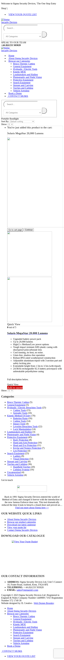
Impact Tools (19, 423)
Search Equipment (21, 82)
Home (11, 55)
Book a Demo (15, 93)
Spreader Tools (20, 413)
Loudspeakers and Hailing (25, 74)
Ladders (17, 456)
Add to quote (14, 387)
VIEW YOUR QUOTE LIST (22, 14)
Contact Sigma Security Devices (22, 530)
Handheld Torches (21, 467)
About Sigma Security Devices (23, 58)
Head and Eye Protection (25, 445)
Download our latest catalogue (21, 524)
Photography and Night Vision (27, 77)
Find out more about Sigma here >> (32, 507)
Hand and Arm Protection (25, 442)
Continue (29, 230)
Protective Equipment (23, 80)
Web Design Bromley (44, 603)
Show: (4, 124)
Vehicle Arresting (15, 475)
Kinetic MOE (19, 72)
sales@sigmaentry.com (27, 590)
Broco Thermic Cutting (24, 63)
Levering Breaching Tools (25, 426)
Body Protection (20, 440)
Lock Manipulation (22, 429)
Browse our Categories (19, 61)
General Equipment (22, 66)
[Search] (44, 34)
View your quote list (16, 527)
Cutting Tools (19, 410)
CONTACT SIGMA (17, 96)
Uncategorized (14, 472)
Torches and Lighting (23, 88)
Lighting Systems (21, 469)
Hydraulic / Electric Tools (25, 69)
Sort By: (5, 121)
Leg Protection (20, 450)
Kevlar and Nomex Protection (27, 448)
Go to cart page (15, 230)
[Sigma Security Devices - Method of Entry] (9, 22)
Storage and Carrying (23, 85)
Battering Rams (20, 418)
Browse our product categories (21, 522)
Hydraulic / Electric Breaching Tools (24, 407)
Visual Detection (21, 459)
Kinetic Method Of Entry (19, 415)
